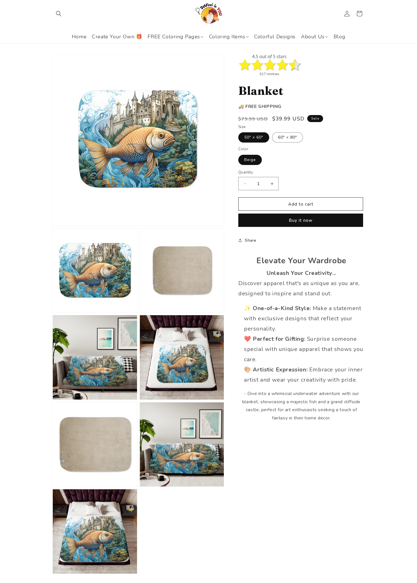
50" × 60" (253, 137)
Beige (250, 159)
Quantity (245, 172)
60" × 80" (287, 137)
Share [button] (250, 240)
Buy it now (301, 220)
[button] (58, 13)
